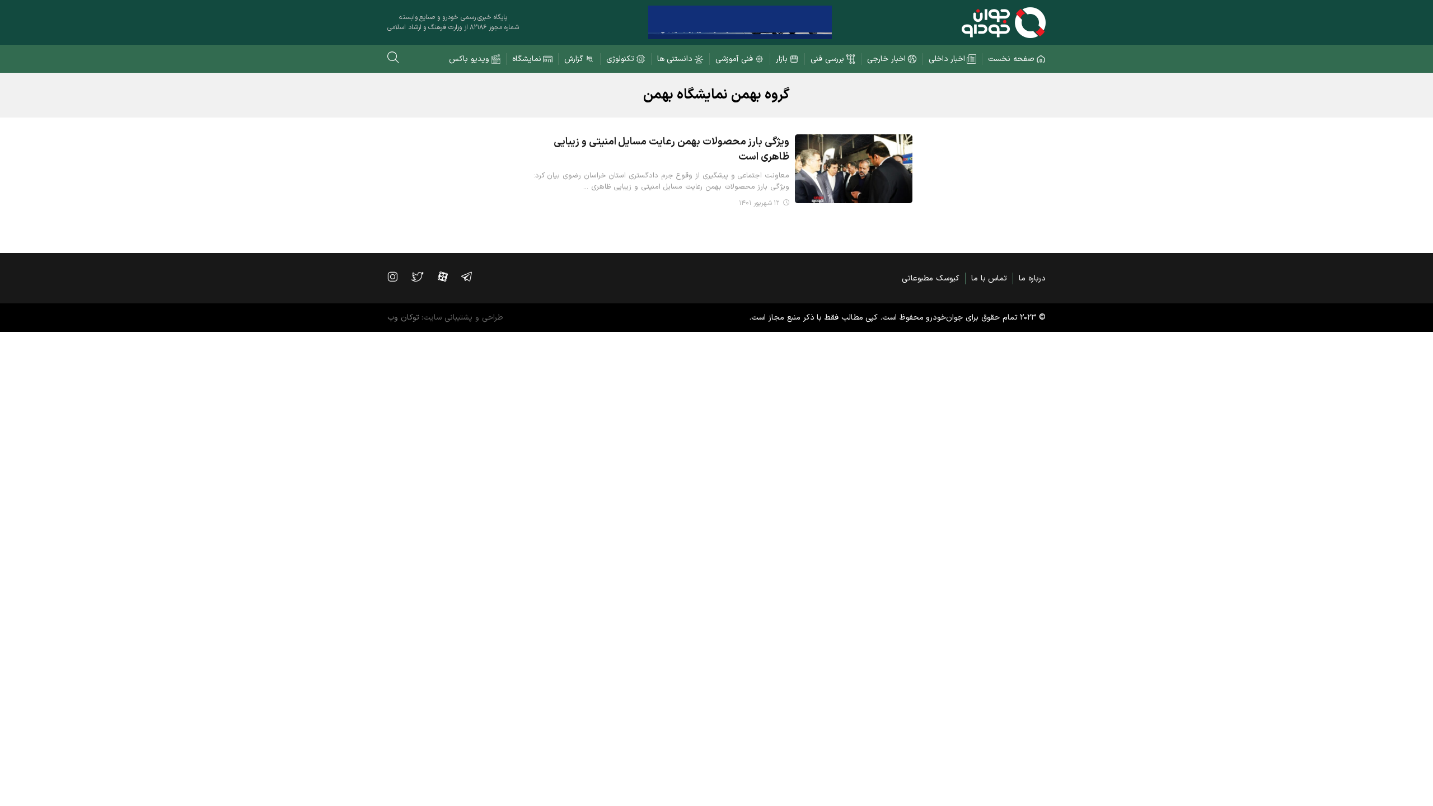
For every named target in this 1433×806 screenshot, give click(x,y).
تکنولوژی (620, 59)
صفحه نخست (1011, 59)
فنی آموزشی (734, 59)
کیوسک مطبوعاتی (930, 278)
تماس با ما (989, 278)
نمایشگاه (526, 59)
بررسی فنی (827, 59)
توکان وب (403, 318)
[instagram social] (398, 276)
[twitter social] (423, 276)
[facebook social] (448, 276)
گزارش (573, 59)
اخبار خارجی (886, 59)
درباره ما (1032, 278)
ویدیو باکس (469, 59)
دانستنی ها (675, 59)
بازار (782, 59)
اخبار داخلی (947, 59)
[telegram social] (472, 276)
